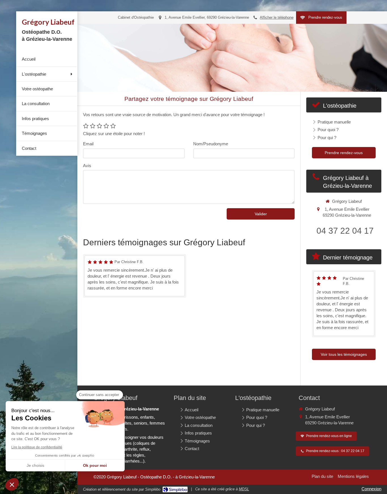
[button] (12, 484)
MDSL (244, 489)
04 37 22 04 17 (345, 230)
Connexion (371, 488)
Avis (87, 165)
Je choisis (35, 465)
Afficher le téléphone (277, 17)
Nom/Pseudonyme (210, 143)
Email (88, 143)
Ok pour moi (95, 465)
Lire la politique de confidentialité (36, 447)
